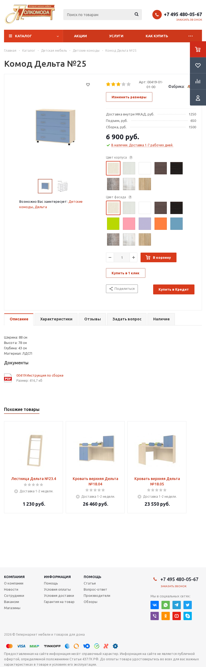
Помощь (92, 577)
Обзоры (90, 602)
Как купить (157, 36)
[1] (108, 84)
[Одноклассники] (165, 616)
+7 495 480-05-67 (183, 14)
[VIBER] (154, 616)
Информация (57, 577)
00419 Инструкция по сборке (40, 375)
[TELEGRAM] (176, 605)
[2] (113, 84)
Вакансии (11, 602)
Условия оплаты (57, 589)
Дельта (41, 207)
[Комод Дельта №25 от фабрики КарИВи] (53, 127)
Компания (14, 577)
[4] (123, 84)
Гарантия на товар (59, 602)
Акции (80, 36)
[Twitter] (187, 605)
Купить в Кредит (174, 289)
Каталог (23, 36)
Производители (97, 595)
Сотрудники (14, 595)
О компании (13, 583)
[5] (128, 84)
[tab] (19, 319)
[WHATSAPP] (165, 605)
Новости (11, 589)
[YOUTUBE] (176, 616)
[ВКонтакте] (154, 605)
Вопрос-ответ (95, 589)
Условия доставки (59, 595)
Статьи (90, 583)
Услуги (116, 36)
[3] (118, 84)
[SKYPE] (187, 616)
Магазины (12, 608)
